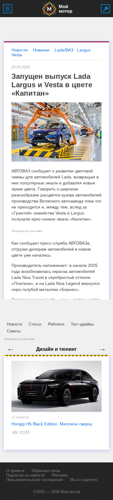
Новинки (41, 50)
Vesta (16, 54)
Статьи (35, 324)
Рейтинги (56, 324)
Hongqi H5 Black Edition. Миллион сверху (51, 423)
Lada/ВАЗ (64, 50)
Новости (14, 324)
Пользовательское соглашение (34, 479)
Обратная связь (46, 470)
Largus (83, 50)
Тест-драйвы (82, 324)
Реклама (59, 475)
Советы (13, 331)
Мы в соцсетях (83, 479)
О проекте (15, 470)
